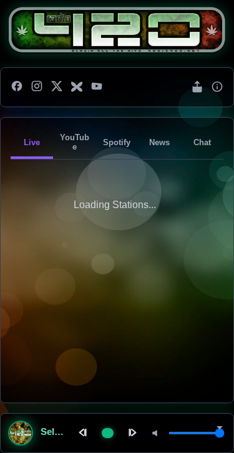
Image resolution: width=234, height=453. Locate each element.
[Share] (197, 87)
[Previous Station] (84, 433)
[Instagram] (37, 87)
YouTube (74, 142)
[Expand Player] (219, 428)
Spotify (116, 142)
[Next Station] (131, 433)
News (159, 142)
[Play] (108, 433)
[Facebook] (17, 87)
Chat (202, 142)
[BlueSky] (77, 87)
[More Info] (217, 87)
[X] (57, 87)
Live (32, 142)
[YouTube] (96, 87)
